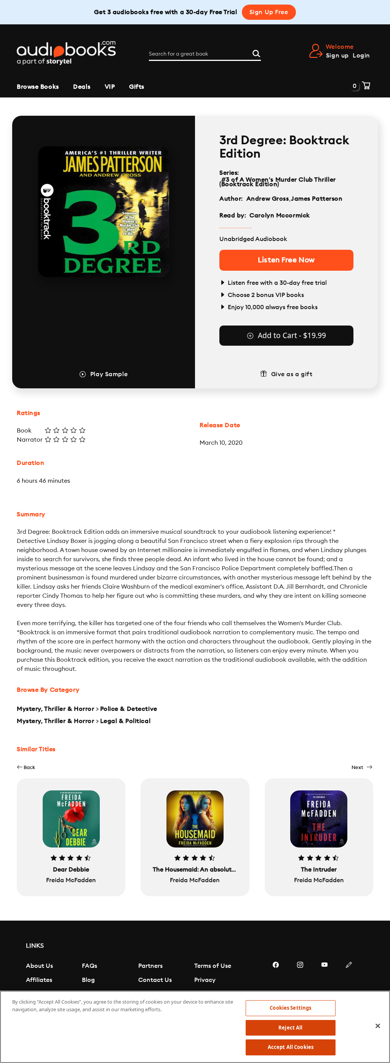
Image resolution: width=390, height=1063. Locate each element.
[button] (26, 767)
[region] (195, 1027)
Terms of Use (212, 966)
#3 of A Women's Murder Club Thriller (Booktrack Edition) (277, 182)
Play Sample (109, 374)
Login (361, 55)
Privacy (205, 980)
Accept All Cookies (290, 1047)
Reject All (290, 1027)
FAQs (89, 966)
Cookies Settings (290, 1007)
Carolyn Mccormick (279, 215)
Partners (150, 966)
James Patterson (316, 198)
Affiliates (39, 980)
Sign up (337, 55)
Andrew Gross (267, 198)
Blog (88, 980)
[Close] (377, 1026)
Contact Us (155, 980)
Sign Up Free (268, 12)
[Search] (256, 52)
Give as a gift (292, 374)
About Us (39, 966)
